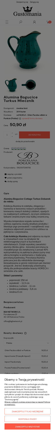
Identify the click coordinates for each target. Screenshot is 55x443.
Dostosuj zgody (27, 419)
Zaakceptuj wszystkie (27, 427)
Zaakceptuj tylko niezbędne (27, 411)
